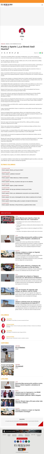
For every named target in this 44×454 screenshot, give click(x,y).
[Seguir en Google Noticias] (42, 53)
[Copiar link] (15, 53)
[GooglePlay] (29, 441)
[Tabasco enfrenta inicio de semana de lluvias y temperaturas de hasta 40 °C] (7, 306)
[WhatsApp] (7, 53)
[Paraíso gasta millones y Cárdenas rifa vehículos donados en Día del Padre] (7, 268)
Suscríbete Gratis (22, 424)
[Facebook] (2, 53)
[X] (22, 39)
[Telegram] (10, 53)
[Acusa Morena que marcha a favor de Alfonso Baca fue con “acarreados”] (7, 224)
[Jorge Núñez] (3, 319)
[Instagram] (21, 441)
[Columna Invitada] (3, 325)
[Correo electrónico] (12, 53)
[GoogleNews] (23, 441)
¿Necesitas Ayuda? (22, 438)
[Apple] (26, 441)
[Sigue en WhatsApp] (40, 53)
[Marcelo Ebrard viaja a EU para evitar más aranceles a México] (7, 402)
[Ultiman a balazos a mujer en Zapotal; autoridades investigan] (7, 256)
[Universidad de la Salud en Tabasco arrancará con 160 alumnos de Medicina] (7, 280)
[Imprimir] (18, 53)
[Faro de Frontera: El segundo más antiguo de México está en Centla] (7, 293)
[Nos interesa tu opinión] (22, 431)
